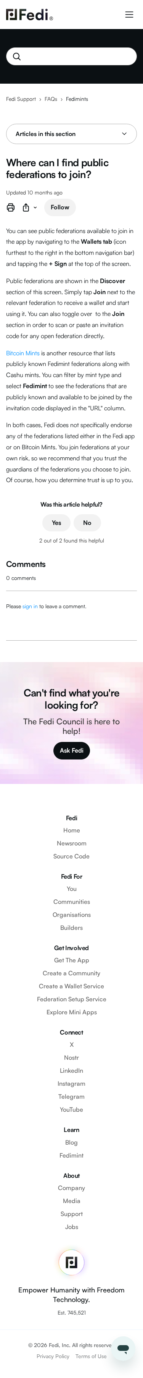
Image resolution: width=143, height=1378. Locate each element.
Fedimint (71, 1155)
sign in (30, 606)
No (87, 522)
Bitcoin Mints (23, 353)
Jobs (71, 1227)
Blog (71, 1142)
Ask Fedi (72, 750)
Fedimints (77, 99)
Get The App (71, 960)
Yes (56, 522)
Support (72, 1214)
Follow (60, 207)
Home (71, 830)
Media (71, 1201)
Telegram (71, 1096)
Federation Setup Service (71, 999)
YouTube (71, 1109)
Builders (71, 927)
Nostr (71, 1057)
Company (71, 1188)
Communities (71, 901)
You (72, 888)
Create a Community (71, 973)
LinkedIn (71, 1070)
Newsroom (72, 843)
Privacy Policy (53, 1356)
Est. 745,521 (72, 1312)
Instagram (71, 1083)
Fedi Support (21, 99)
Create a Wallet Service (71, 986)
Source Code (71, 856)
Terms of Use (91, 1356)
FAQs (51, 99)
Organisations (72, 914)
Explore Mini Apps (72, 1012)
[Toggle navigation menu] (129, 14)
